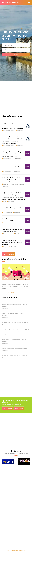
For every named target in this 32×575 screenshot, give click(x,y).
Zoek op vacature (7, 408)
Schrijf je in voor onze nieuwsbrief (16, 550)
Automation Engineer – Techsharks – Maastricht (14, 355)
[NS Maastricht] (24, 461)
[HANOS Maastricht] (8, 461)
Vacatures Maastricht (11, 2)
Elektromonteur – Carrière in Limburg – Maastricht (15, 322)
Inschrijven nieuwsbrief (8, 293)
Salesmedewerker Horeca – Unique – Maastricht (14, 348)
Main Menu (29, 2)
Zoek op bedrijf (19, 408)
